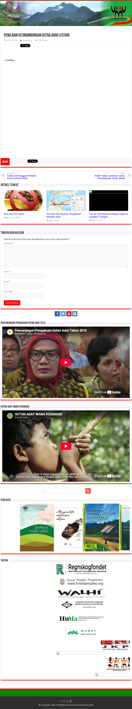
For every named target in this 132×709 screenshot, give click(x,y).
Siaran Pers (27, 40)
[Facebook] (57, 313)
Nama (7, 271)
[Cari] (88, 491)
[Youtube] (68, 313)
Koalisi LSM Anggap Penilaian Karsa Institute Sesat (21, 176)
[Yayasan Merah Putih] (66, 13)
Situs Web (8, 291)
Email (7, 281)
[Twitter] (63, 313)
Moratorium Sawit (14, 213)
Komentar (9, 243)
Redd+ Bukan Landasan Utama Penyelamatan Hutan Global (110, 176)
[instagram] (74, 313)
